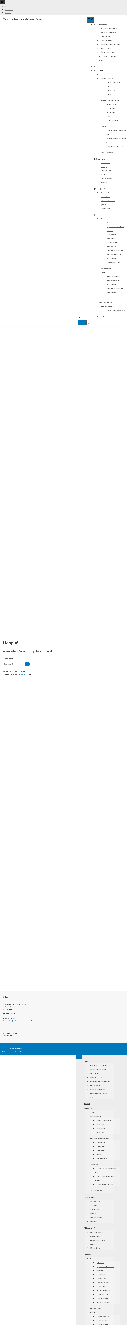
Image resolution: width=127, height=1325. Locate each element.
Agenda (97, 66)
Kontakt (8, 13)
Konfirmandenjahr (113, 120)
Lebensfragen (99, 159)
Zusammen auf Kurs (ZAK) (115, 146)
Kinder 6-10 (111, 90)
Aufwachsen (99, 70)
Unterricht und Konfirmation (110, 100)
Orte (102, 273)
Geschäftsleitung (112, 242)
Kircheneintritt (105, 209)
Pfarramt (110, 231)
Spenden (103, 205)
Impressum (11, 1046)
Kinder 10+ (110, 94)
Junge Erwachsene (107, 152)
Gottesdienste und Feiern (109, 28)
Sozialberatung (106, 171)
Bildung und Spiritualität (109, 32)
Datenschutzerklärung (15, 1048)
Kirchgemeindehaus (113, 280)
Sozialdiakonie (111, 235)
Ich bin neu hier (105, 163)
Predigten (104, 182)
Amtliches (104, 317)
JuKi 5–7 (110, 116)
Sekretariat (110, 223)
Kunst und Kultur (106, 36)
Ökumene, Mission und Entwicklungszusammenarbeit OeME (109, 56)
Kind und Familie (106, 78)
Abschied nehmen (106, 178)
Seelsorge (104, 167)
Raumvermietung (106, 306)
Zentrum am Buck (112, 258)
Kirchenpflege (111, 239)
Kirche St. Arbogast (113, 276)
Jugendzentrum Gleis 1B (115, 250)
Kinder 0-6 (110, 86)
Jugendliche (104, 126)
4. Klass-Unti (111, 112)
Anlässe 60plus (106, 48)
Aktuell (7, 7)
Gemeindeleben (100, 24)
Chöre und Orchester (107, 193)
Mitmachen (98, 189)
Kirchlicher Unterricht (114, 254)
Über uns (97, 215)
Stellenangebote (106, 269)
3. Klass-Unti (111, 108)
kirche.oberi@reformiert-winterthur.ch (17, 1021)
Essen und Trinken (106, 40)
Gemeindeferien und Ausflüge (110, 44)
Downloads (9, 10)
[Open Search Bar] (81, 318)
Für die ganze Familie (114, 82)
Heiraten (103, 175)
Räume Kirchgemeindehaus (116, 310)
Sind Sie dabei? (105, 197)
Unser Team (104, 219)
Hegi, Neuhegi (111, 292)
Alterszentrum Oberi (113, 262)
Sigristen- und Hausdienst (115, 227)
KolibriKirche (111, 104)
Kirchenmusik (111, 246)
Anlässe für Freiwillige (108, 201)
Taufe (102, 74)
